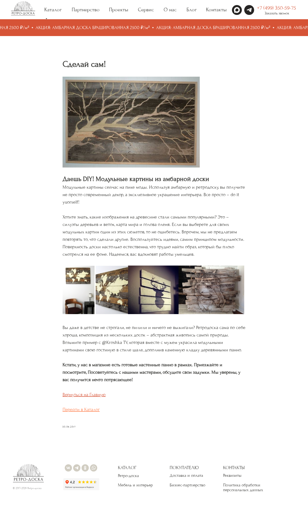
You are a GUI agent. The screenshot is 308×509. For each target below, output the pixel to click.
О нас (170, 9)
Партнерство (86, 9)
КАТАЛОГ (127, 467)
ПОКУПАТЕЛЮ (184, 467)
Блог (191, 9)
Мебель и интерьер (135, 485)
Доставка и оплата (186, 475)
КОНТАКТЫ (234, 467)
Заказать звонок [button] (277, 13)
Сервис (146, 9)
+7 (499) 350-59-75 (276, 8)
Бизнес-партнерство (187, 485)
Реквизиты (232, 475)
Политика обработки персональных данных (243, 487)
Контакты (216, 9)
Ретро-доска (128, 475)
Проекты (118, 9)
